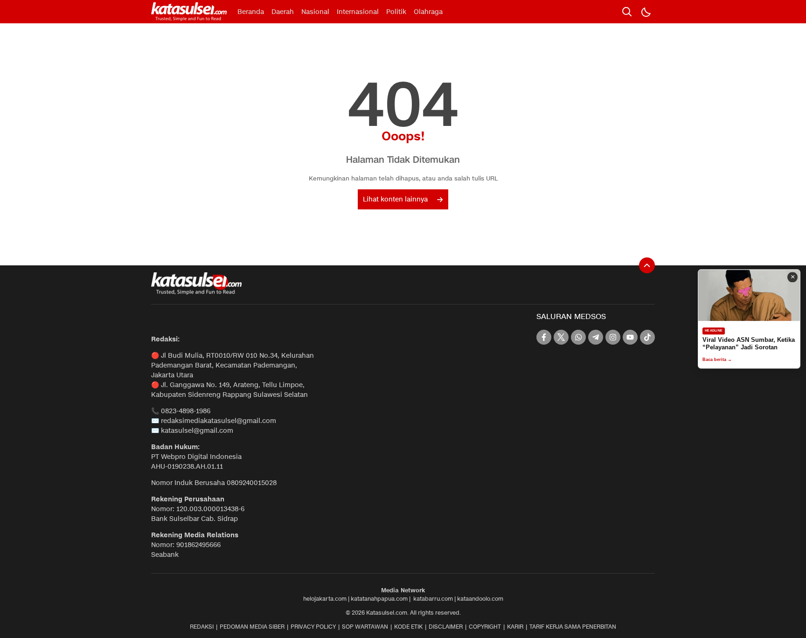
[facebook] (543, 337)
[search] (627, 11)
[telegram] (595, 337)
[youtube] (630, 337)
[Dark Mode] (645, 11)
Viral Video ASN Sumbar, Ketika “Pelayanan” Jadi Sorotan (748, 343)
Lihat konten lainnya (395, 199)
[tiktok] (647, 337)
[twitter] (561, 337)
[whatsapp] (578, 337)
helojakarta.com (325, 599)
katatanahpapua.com (379, 599)
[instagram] (612, 337)
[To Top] (647, 265)
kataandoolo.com (480, 599)
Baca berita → (717, 360)
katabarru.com (433, 599)
